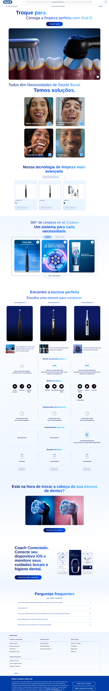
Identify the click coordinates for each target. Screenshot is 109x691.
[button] (54, 602)
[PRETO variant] (16, 203)
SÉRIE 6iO (66, 200)
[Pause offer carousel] (90, 2)
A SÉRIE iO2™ (18, 200)
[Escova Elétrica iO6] (88, 324)
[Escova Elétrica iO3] (54, 324)
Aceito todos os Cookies (84, 679)
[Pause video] (98, 77)
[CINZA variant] (64, 203)
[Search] (105, 2)
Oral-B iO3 (42, 200)
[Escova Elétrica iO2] (21, 324)
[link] (54, 276)
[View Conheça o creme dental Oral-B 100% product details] (92, 242)
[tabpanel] (54, 256)
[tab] (48, 237)
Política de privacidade (52, 684)
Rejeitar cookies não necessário (84, 683)
